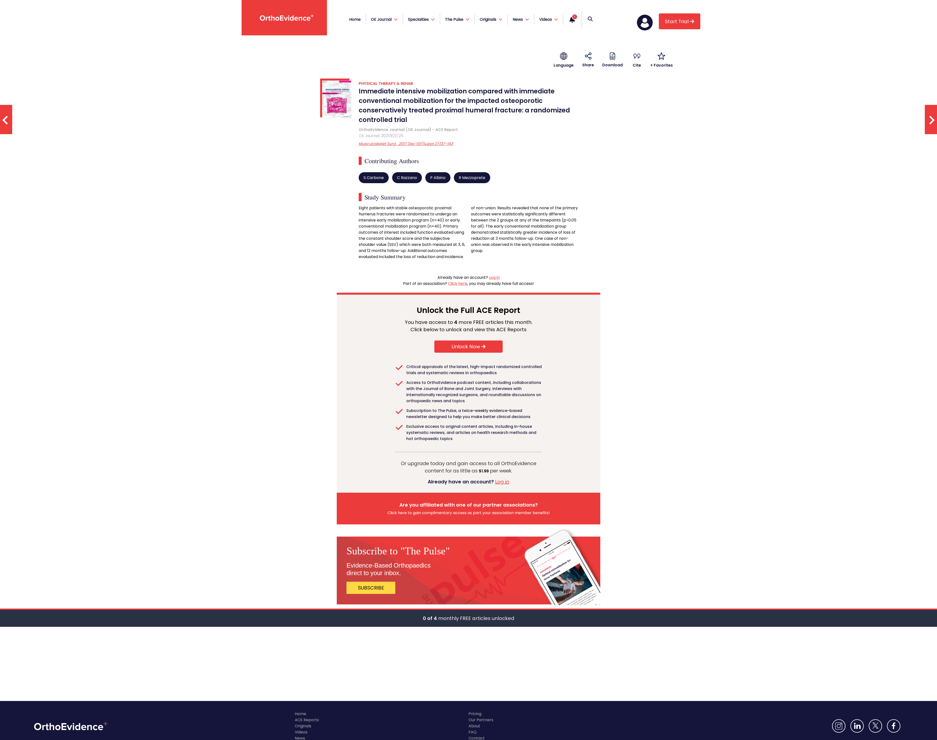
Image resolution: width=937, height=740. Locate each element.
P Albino (438, 177)
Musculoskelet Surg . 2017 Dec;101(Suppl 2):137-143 (406, 144)
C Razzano (407, 177)
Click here (457, 283)
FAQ (472, 732)
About (474, 726)
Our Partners (480, 720)
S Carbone (374, 177)
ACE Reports (307, 720)
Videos (301, 732)
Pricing (474, 714)
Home (355, 19)
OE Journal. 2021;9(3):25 (381, 136)
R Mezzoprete (472, 177)
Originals (303, 726)
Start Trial (677, 21)
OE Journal (382, 19)
